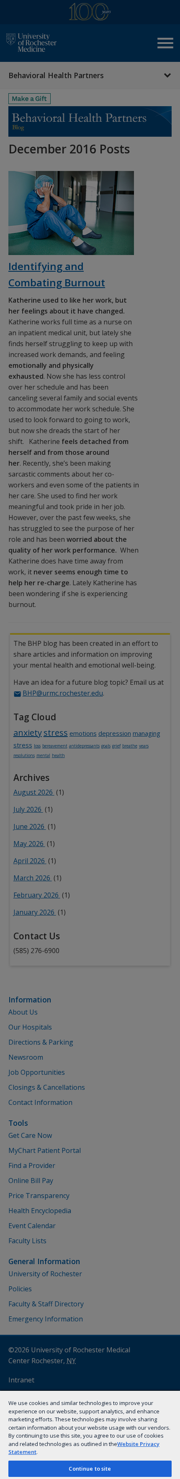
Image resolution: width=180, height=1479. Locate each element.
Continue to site (90, 1468)
